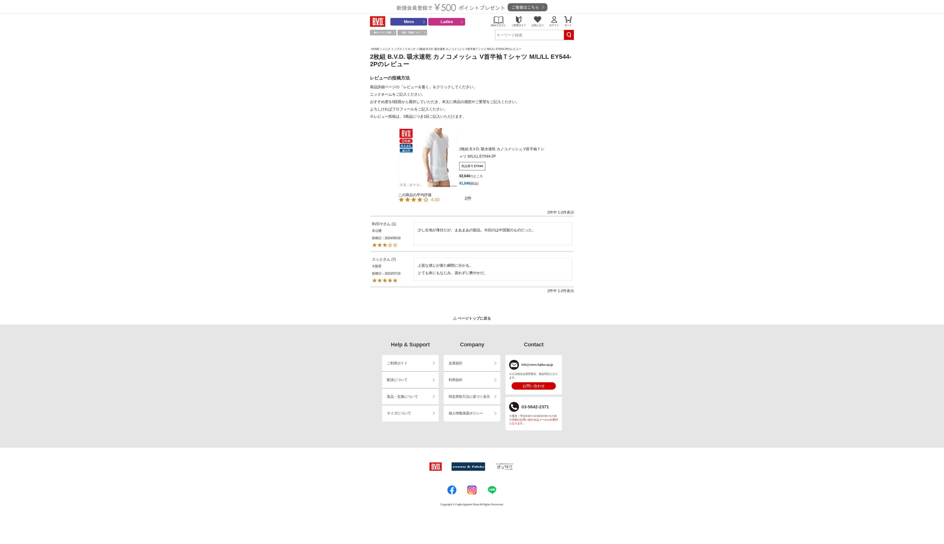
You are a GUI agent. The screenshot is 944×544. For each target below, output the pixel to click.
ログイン (554, 25)
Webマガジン (498, 25)
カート (568, 25)
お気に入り (537, 25)
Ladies (447, 22)
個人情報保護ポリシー (466, 413)
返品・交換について (412, 32)
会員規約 (455, 363)
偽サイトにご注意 (382, 32)
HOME (375, 48)
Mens (409, 22)
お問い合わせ (534, 386)
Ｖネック (410, 48)
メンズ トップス (392, 48)
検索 (569, 35)
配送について (397, 380)
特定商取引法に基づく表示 (469, 396)
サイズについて (399, 413)
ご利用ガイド (518, 25)
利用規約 (455, 380)
